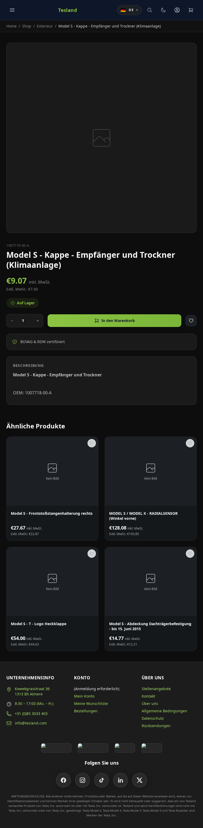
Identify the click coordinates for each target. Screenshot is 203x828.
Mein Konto (84, 696)
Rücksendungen (156, 725)
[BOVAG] (125, 748)
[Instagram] (82, 780)
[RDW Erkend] (151, 748)
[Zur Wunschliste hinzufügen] (191, 320)
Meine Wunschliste (91, 703)
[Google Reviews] (56, 748)
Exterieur (45, 26)
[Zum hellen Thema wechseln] (163, 10)
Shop (26, 26)
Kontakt (148, 696)
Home (11, 26)
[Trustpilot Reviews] (93, 748)
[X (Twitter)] (139, 780)
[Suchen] (149, 10)
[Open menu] (12, 10)
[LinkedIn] (120, 780)
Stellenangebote (156, 688)
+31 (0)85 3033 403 (31, 713)
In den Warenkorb (118, 320)
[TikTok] (101, 780)
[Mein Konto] (177, 10)
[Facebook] (63, 780)
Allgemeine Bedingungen (164, 710)
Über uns (150, 703)
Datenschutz (153, 718)
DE (129, 10)
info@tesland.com (31, 723)
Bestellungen (86, 710)
